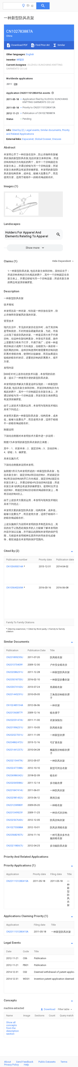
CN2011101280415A (17, 881)
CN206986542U (14, 775)
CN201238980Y (14, 805)
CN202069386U (14, 782)
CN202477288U (14, 768)
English (30, 54)
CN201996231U (14, 727)
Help (26, 1064)
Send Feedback (24, 1061)
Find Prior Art (42, 45)
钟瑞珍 (20, 59)
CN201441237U (14, 749)
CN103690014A (15, 566)
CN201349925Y (14, 812)
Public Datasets (46, 1061)
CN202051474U (14, 720)
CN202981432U (14, 797)
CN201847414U (14, 790)
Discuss (56, 139)
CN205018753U (14, 679)
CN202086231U (14, 672)
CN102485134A (14, 705)
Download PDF (19, 45)
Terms (64, 1061)
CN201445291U (14, 694)
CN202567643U (14, 819)
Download (49, 1009)
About (7, 1061)
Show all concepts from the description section (12, 1028)
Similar (61, 45)
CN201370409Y (14, 664)
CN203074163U (14, 686)
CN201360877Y (14, 712)
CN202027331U (14, 734)
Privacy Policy (11, 1064)
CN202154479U (14, 760)
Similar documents (51, 130)
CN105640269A (15, 587)
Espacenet (28, 139)
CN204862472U (14, 742)
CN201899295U (14, 657)
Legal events (32, 130)
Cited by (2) (18, 130)
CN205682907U (14, 834)
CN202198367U (14, 845)
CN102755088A (14, 827)
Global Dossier (43, 139)
